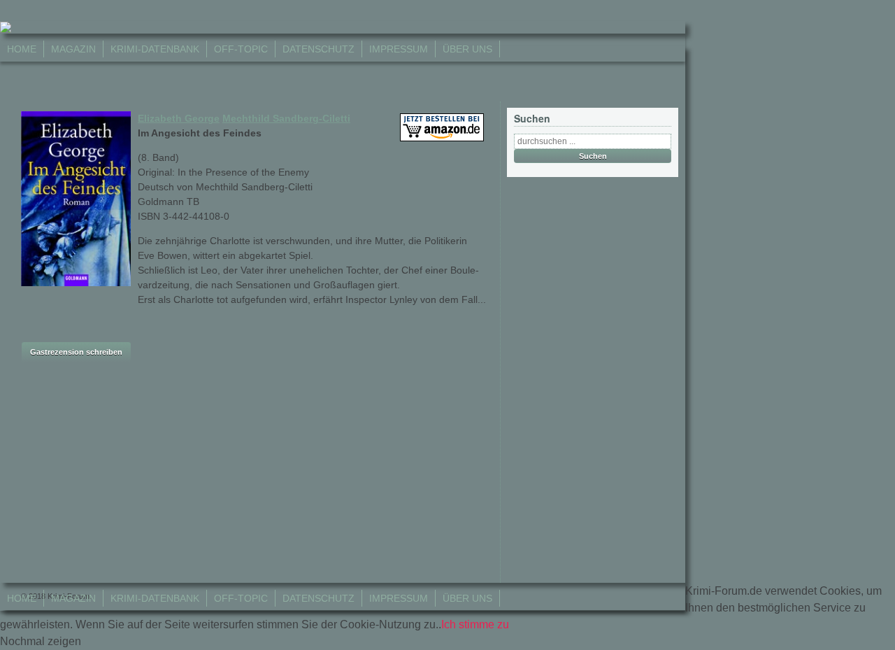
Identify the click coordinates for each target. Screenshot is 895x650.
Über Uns (467, 49)
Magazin (73, 49)
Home (21, 49)
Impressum (398, 49)
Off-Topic (241, 49)
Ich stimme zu (475, 624)
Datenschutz (318, 49)
